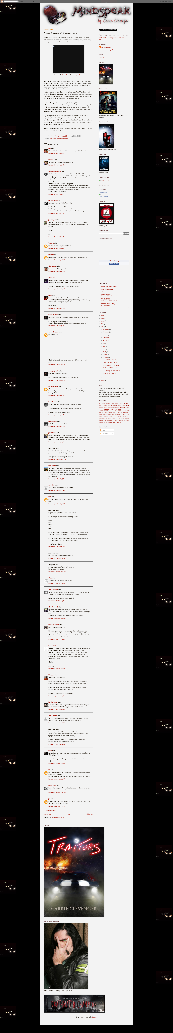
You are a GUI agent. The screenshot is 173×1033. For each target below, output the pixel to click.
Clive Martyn (52, 266)
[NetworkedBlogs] (114, 261)
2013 (102, 318)
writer (109, 422)
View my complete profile (106, 50)
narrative (65, 138)
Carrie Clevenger (53, 332)
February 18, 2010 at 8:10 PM (56, 237)
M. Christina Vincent (112, 414)
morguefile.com (78, 75)
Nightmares (119, 416)
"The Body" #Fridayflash (110, 360)
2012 (102, 321)
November (106, 332)
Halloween (126, 410)
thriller (126, 420)
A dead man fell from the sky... (110, 286)
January (105, 377)
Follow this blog (114, 263)
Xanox (119, 422)
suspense (121, 420)
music (100, 416)
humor (115, 412)
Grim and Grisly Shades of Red (110, 296)
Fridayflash (60, 138)
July (104, 343)
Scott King (51, 485)
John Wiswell (52, 433)
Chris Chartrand (53, 607)
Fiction (101, 410)
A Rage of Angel (106, 294)
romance (123, 418)
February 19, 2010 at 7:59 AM (56, 364)
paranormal (102, 418)
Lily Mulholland (53, 200)
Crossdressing (121, 405)
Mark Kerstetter (52, 716)
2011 (102, 324)
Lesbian (101, 414)
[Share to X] (76, 136)
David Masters (52, 402)
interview (120, 412)
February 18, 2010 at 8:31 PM (56, 248)
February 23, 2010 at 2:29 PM (56, 779)
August (105, 340)
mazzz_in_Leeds (53, 314)
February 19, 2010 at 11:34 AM (56, 479)
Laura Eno (51, 160)
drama (109, 407)
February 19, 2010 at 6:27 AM (56, 308)
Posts (103, 430)
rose (102, 291)
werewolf (101, 422)
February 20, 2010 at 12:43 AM (57, 572)
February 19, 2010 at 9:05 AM (56, 395)
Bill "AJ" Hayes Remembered (109, 300)
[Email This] (72, 136)
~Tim (50, 578)
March (105, 354)
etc (112, 407)
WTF (116, 422)
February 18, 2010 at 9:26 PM (56, 260)
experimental (117, 407)
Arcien (120, 403)
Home (68, 814)
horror (110, 412)
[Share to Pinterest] (79, 136)
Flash (54, 138)
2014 (102, 315)
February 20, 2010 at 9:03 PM (56, 696)
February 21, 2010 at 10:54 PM (56, 744)
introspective (126, 412)
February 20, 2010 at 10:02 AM (57, 618)
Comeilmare (66, 75)
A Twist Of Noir (105, 299)
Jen (49, 799)
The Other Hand (105, 305)
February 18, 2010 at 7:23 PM (56, 153)
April (104, 352)
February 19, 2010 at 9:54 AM (56, 442)
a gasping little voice (107, 289)
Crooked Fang (106, 405)
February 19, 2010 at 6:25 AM (56, 289)
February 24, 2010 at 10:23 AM (57, 792)
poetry (108, 418)
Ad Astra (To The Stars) (108, 304)
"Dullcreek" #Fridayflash (110, 373)
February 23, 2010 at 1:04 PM (56, 763)
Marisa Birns (51, 278)
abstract (103, 403)
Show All (127, 307)
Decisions (101, 407)
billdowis (51, 675)
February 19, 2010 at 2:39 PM (56, 504)
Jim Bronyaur (52, 220)
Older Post (89, 814)
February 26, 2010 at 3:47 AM (56, 806)
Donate (105, 407)
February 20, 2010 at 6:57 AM (56, 583)
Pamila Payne (52, 785)
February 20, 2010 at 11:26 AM (56, 639)
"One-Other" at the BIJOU (110, 362)
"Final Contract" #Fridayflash (111, 365)
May (104, 349)
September (106, 337)
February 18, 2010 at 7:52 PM (56, 194)
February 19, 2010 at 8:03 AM (56, 380)
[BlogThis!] (74, 136)
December (106, 329)
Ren (117, 418)
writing (113, 422)
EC (49, 770)
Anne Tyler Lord (53, 589)
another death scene (112, 403)
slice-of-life (102, 420)
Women (105, 422)
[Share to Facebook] (78, 136)
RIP (119, 418)
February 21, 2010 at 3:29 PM (56, 709)
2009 (103, 380)
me (118, 414)
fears (122, 407)
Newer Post (47, 814)
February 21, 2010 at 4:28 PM (56, 723)
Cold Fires (126, 403)
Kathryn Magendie (53, 624)
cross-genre (114, 405)
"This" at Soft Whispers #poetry (112, 368)
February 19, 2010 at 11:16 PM (56, 558)
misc (120, 414)
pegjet (50, 750)
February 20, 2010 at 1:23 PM (56, 669)
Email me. (102, 57)
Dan (49, 148)
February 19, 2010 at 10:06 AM (57, 459)
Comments (104, 433)
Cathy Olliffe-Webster (54, 171)
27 (99, 403)
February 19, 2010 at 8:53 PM (56, 547)
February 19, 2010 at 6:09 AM (56, 271)
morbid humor (125, 414)
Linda (50, 295)
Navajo (113, 416)
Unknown (51, 243)
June (104, 346)
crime (100, 405)
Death (50, 138)
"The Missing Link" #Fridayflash (111, 370)
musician (105, 416)
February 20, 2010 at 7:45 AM (56, 601)
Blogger (94, 1017)
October (105, 335)
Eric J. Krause (52, 465)
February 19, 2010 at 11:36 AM (56, 490)
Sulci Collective (53, 646)
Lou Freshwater (52, 702)
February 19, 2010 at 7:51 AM (56, 326)
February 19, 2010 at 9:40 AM (56, 415)
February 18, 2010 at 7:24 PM (56, 165)
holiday (106, 412)
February (105, 357)
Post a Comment (51, 810)
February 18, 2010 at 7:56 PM (56, 213)
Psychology (113, 418)
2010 (102, 326)
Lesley (104, 414)
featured (126, 407)
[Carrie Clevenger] (100, 194)
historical (101, 412)
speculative (110, 420)
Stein (116, 420)
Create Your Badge (103, 196)
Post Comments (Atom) (58, 817)
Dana (49, 496)
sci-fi (127, 418)
